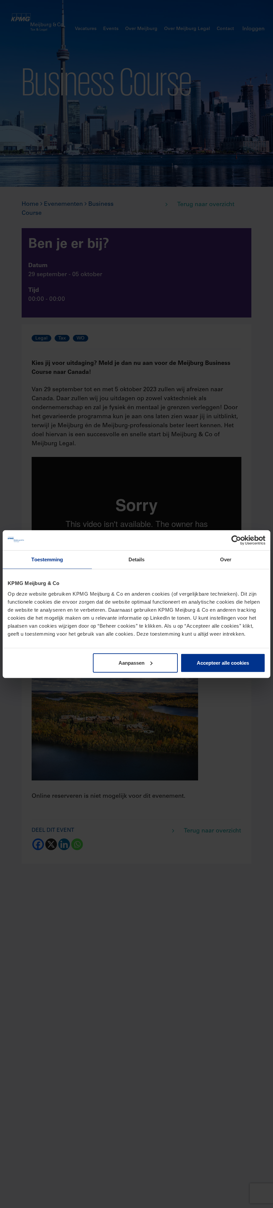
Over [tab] (225, 559)
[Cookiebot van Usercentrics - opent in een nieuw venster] (236, 540)
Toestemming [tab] (47, 559)
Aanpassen (131, 662)
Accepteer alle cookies (223, 662)
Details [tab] (137, 559)
